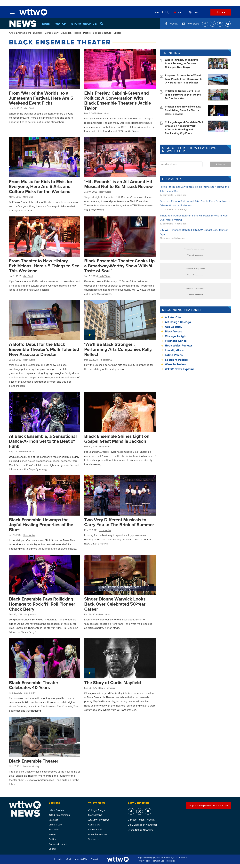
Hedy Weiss (105, 191)
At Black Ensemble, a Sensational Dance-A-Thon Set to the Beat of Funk (43, 441)
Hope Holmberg (107, 688)
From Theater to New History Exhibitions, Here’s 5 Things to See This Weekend (44, 265)
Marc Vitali (29, 108)
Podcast (173, 23)
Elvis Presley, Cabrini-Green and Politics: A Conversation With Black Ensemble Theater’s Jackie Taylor (117, 100)
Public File (170, 861)
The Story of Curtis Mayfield (112, 682)
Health (77, 32)
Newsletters (192, 23)
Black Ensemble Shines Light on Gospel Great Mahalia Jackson (116, 438)
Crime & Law (51, 32)
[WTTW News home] (22, 23)
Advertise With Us (97, 834)
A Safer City (173, 317)
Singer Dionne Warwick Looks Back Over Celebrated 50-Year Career (114, 604)
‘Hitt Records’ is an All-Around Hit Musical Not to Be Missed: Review (118, 184)
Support (94, 859)
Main (46, 24)
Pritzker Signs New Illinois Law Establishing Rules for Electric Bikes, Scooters (183, 110)
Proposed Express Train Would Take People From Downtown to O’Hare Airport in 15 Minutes (183, 79)
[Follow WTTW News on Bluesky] (228, 24)
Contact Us (94, 824)
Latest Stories (56, 810)
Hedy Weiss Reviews (179, 345)
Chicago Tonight (175, 336)
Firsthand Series (176, 341)
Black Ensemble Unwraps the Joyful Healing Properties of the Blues (41, 524)
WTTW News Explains (180, 369)
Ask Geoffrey (173, 327)
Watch (61, 24)
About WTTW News (98, 820)
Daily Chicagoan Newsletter (142, 824)
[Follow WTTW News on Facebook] (205, 24)
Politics (87, 32)
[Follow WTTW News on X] (213, 24)
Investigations (174, 350)
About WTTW (81, 859)
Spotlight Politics (176, 360)
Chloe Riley (29, 692)
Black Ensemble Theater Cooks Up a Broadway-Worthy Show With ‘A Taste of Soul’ (119, 265)
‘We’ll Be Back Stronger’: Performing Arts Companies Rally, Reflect (118, 349)
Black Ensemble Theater (33, 761)
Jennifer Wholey (31, 766)
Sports (117, 32)
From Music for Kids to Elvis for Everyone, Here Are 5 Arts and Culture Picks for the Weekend (40, 186)
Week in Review (175, 364)
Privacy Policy (144, 861)
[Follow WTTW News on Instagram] (220, 24)
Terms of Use (158, 861)
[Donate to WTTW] (118, 859)
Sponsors (93, 839)
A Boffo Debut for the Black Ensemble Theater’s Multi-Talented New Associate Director (44, 349)
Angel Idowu (106, 359)
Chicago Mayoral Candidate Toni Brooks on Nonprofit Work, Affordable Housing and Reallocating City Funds (184, 127)
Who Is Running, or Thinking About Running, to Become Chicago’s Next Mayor (181, 63)
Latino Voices (174, 355)
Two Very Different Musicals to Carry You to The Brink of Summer (119, 522)
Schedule (58, 859)
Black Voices (173, 331)
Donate (220, 12)
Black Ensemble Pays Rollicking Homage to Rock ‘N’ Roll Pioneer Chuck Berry (42, 604)
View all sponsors (195, 255)
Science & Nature (102, 32)
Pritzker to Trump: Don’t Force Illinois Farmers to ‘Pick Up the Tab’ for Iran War (183, 94)
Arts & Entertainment (20, 32)
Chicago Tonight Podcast (141, 819)
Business (37, 32)
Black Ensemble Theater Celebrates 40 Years (33, 685)
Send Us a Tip (95, 829)
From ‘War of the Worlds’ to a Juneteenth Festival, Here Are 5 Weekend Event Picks (41, 98)
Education (66, 32)
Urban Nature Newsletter (141, 830)
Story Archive (84, 24)
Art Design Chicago (178, 322)
